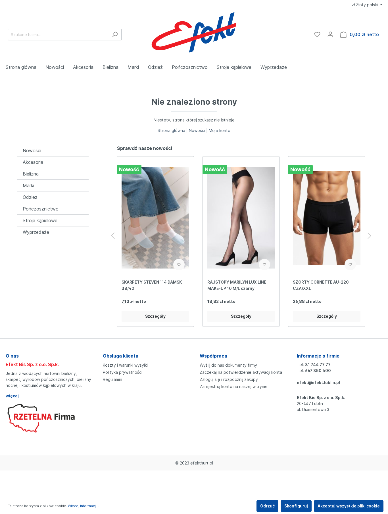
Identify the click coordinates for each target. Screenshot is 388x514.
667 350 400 (318, 370)
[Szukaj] (115, 34)
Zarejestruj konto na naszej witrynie (234, 386)
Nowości (32, 150)
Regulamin (112, 379)
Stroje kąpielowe (40, 220)
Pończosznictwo (41, 209)
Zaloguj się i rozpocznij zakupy (229, 379)
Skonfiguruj (296, 505)
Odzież (30, 197)
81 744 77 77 (318, 364)
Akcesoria (33, 162)
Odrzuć (267, 505)
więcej (12, 395)
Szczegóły (155, 316)
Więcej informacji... (83, 506)
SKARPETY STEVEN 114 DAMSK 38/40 (152, 285)
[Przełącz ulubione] (179, 264)
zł (365, 4)
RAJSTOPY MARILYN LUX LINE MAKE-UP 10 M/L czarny (236, 285)
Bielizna (31, 174)
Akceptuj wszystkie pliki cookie (349, 505)
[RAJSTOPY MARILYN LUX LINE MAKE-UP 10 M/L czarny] (241, 218)
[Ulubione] (317, 34)
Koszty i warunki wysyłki (125, 365)
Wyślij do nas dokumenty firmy (228, 365)
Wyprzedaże (36, 232)
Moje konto (219, 130)
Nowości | (199, 130)
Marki (28, 185)
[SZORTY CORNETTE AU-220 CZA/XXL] (326, 218)
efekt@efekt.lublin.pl (318, 382)
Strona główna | (173, 130)
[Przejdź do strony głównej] (194, 33)
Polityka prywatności (122, 372)
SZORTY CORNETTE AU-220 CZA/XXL (321, 285)
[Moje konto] (330, 34)
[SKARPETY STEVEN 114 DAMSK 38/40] (155, 218)
